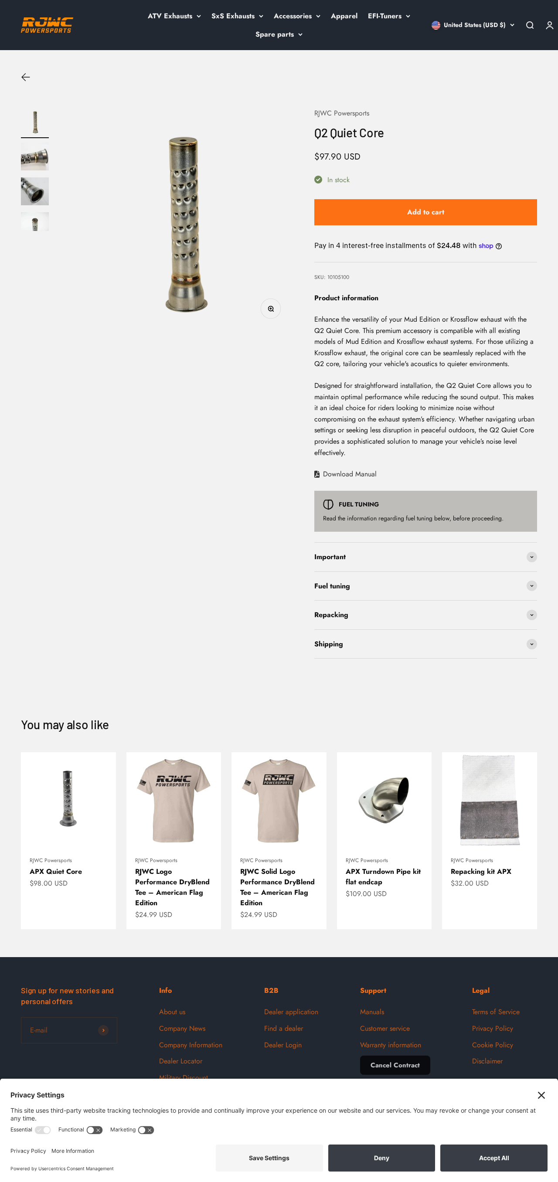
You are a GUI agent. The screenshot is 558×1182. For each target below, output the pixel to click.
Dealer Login (283, 1045)
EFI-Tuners (384, 16)
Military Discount (183, 1078)
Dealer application (291, 1012)
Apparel (344, 16)
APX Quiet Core (56, 871)
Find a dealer (283, 1028)
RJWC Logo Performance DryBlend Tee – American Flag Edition (172, 887)
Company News (182, 1028)
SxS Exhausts (233, 16)
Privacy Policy (492, 1028)
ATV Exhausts (170, 16)
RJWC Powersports (341, 113)
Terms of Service (496, 1012)
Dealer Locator (180, 1061)
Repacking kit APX (481, 871)
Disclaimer (487, 1061)
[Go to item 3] (35, 192)
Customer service (385, 1028)
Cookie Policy (492, 1045)
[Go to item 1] (35, 123)
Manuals (372, 1012)
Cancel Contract (395, 1065)
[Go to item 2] (35, 158)
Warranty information (390, 1045)
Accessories (293, 16)
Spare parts (274, 34)
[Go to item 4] (35, 223)
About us (172, 1012)
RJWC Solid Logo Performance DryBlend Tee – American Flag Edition (277, 887)
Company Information (190, 1045)
